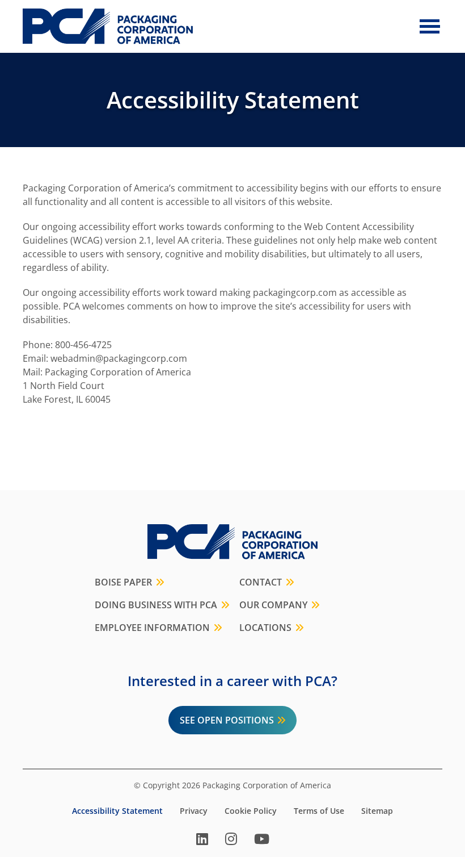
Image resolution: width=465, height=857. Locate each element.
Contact (260, 582)
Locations (265, 627)
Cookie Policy (251, 811)
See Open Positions (227, 720)
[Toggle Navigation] (429, 26)
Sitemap (377, 811)
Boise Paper (123, 582)
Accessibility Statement (117, 811)
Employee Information (152, 627)
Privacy (194, 811)
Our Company (273, 605)
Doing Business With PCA (156, 605)
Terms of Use (319, 811)
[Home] (108, 26)
